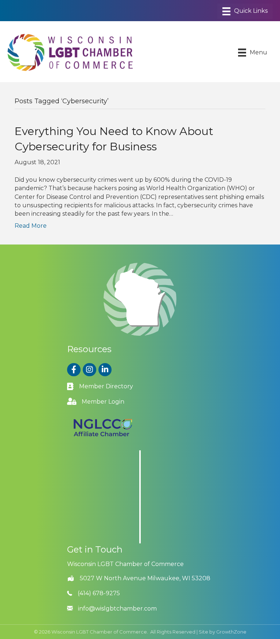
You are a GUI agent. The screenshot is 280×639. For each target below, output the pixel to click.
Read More (31, 225)
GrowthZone (231, 632)
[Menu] (245, 11)
